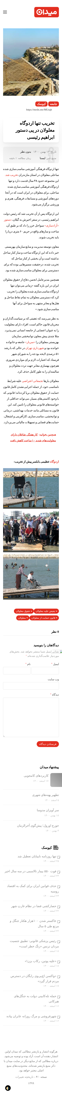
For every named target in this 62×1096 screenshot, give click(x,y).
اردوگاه (54, 461)
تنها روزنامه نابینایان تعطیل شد (37, 856)
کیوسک (41, 104)
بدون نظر (25, 151)
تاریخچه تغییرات (24, 1076)
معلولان (22, 618)
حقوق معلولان (23, 611)
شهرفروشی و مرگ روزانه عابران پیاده (31, 1016)
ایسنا (42, 158)
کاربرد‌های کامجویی (36, 775)
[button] (5, 12)
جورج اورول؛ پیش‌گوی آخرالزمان (38, 825)
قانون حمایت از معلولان (43, 618)
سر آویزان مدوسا (48, 810)
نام (27, 664)
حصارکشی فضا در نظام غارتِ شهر (33, 906)
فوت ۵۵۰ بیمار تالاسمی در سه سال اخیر (30, 871)
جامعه (53, 104)
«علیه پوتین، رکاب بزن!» (40, 961)
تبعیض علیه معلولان (45, 611)
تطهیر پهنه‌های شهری (45, 795)
